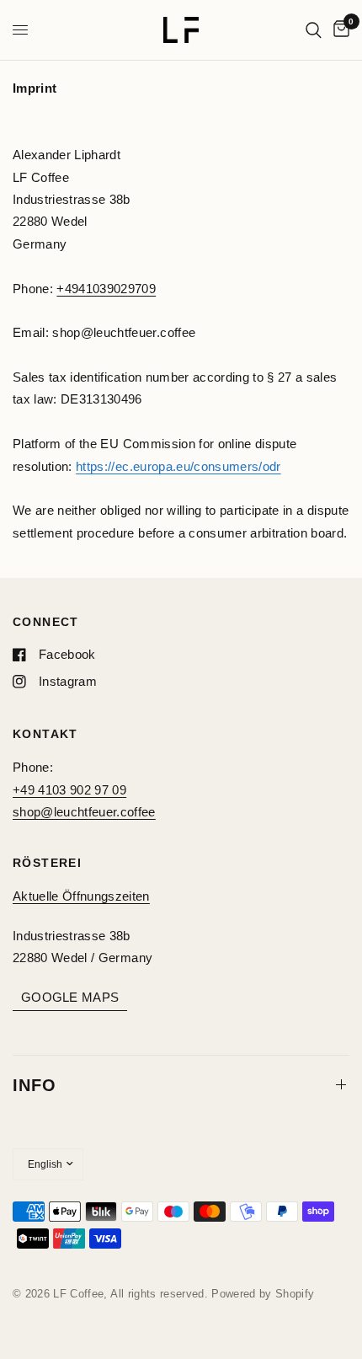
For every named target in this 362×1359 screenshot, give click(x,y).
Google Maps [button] (70, 997)
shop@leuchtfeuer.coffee (84, 812)
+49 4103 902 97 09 (69, 790)
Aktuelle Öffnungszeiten (81, 896)
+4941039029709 (106, 288)
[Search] (313, 30)
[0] (338, 30)
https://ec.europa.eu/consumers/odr (178, 466)
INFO (34, 1085)
